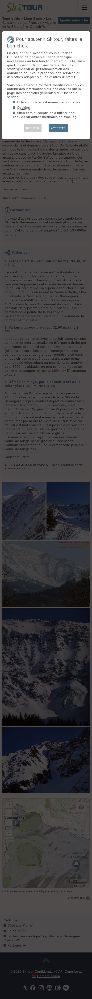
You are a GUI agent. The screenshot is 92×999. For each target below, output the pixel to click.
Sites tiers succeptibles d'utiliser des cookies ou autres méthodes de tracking (44, 115)
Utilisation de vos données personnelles (48, 102)
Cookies (23, 107)
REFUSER (32, 128)
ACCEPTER (58, 128)
